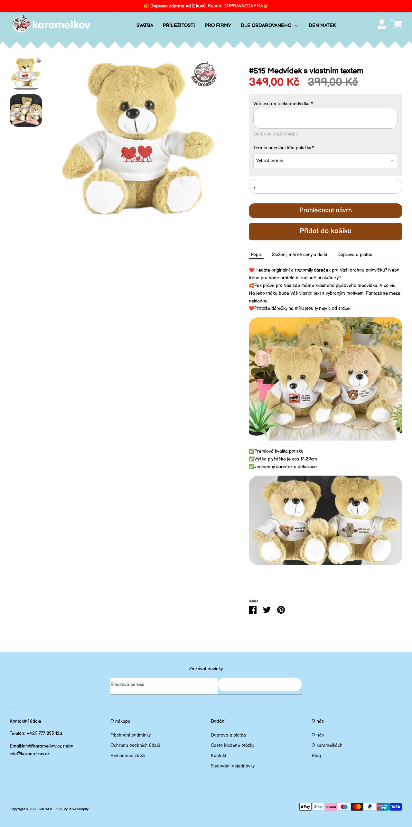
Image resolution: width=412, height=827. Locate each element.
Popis (256, 254)
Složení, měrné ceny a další (299, 254)
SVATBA (144, 26)
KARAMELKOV (50, 809)
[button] (325, 104)
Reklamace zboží (127, 755)
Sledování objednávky (233, 766)
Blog (316, 755)
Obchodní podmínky (130, 735)
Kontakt (218, 755)
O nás (318, 735)
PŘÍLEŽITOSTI (179, 26)
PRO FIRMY (218, 26)
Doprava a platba (354, 254)
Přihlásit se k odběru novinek (259, 684)
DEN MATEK (322, 26)
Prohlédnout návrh (325, 210)
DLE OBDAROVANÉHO (267, 26)
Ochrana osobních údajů (135, 745)
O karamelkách (327, 745)
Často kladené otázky (232, 745)
